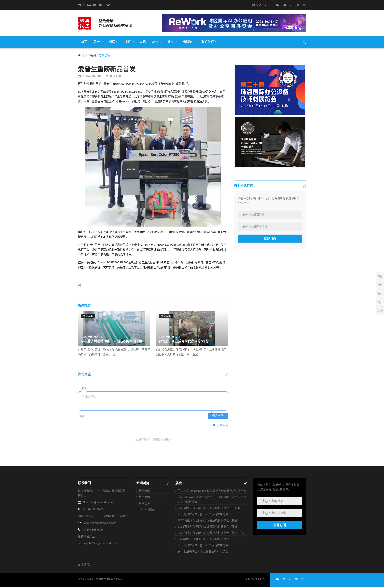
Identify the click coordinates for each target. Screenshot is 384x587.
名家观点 (144, 503)
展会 (96, 42)
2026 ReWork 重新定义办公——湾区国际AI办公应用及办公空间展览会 (212, 499)
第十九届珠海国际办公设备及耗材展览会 (203, 514)
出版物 (187, 42)
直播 (143, 42)
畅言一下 (217, 415)
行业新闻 (144, 490)
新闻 (112, 42)
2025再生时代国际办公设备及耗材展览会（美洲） (209, 520)
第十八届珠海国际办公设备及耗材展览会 (203, 545)
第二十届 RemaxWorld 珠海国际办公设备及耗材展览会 (212, 490)
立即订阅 (270, 238)
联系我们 (207, 42)
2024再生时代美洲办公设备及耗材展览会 (203, 539)
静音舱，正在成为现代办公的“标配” (184, 341)
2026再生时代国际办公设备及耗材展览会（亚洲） (209, 526)
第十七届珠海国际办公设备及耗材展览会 (203, 551)
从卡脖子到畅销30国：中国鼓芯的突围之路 (111, 341)
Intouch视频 (146, 509)
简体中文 (261, 5)
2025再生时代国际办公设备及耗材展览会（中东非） (210, 508)
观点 (170, 42)
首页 (84, 42)
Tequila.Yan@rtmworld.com (99, 543)
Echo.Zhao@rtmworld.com (99, 522)
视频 (127, 42)
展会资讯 (88, 315)
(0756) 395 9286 (93, 509)
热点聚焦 (144, 497)
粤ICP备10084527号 (256, 579)
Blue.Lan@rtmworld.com (98, 502)
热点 (155, 42)
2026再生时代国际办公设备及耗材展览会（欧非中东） (212, 532)
